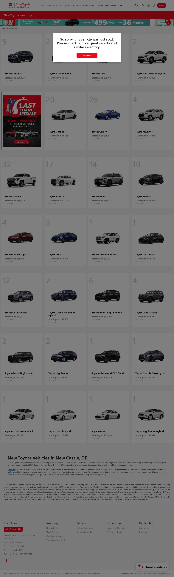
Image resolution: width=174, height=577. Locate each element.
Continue (87, 55)
